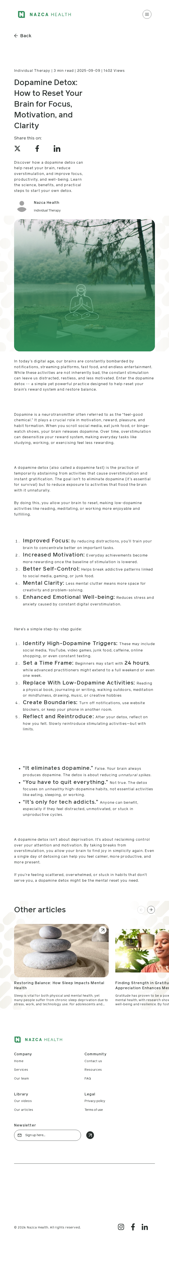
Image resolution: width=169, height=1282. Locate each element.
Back (26, 36)
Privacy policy (94, 1101)
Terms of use (93, 1110)
